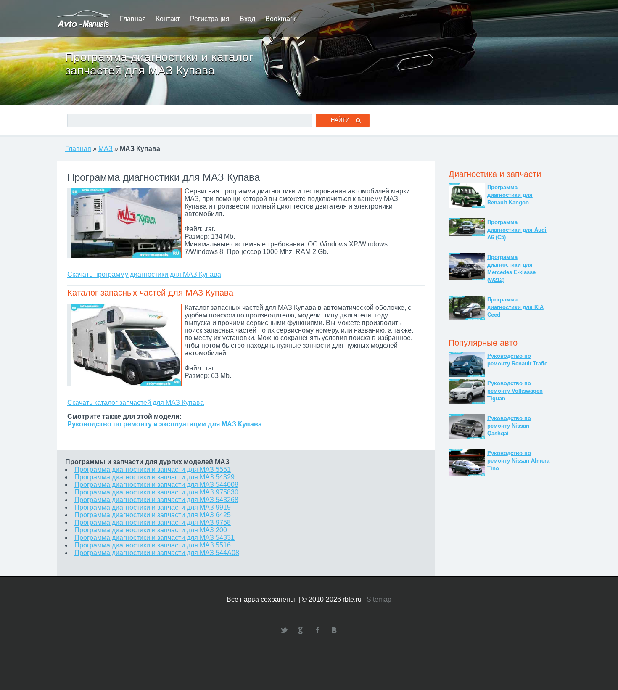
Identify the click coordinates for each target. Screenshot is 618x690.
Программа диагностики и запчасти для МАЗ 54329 (154, 477)
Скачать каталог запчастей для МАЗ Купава (135, 402)
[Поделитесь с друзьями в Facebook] (317, 630)
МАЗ (105, 148)
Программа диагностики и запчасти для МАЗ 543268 (156, 499)
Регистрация (210, 18)
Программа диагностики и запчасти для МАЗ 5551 (152, 469)
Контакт (168, 18)
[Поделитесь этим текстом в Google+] (300, 630)
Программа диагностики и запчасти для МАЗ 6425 (152, 514)
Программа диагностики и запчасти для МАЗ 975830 (156, 492)
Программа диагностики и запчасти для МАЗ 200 (150, 530)
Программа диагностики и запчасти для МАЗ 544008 (156, 484)
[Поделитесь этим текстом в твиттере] (284, 630)
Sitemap (379, 599)
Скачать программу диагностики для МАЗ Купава (144, 274)
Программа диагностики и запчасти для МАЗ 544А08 (156, 552)
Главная (133, 18)
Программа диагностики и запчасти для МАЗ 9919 (152, 507)
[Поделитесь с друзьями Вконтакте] (334, 630)
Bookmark (280, 18)
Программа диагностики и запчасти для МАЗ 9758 (152, 522)
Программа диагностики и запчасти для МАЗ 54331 (154, 537)
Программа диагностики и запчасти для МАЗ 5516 (152, 545)
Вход (247, 18)
